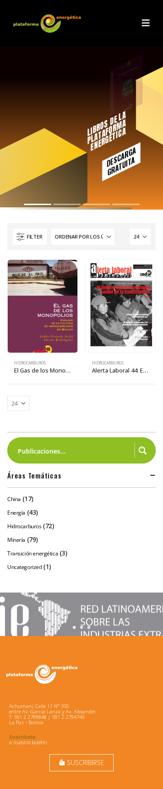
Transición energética (32, 553)
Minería (16, 540)
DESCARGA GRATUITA (121, 161)
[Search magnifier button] (142, 450)
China (14, 499)
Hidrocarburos (30, 363)
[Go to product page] (42, 306)
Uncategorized (24, 567)
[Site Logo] (48, 23)
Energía (16, 512)
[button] (146, 23)
